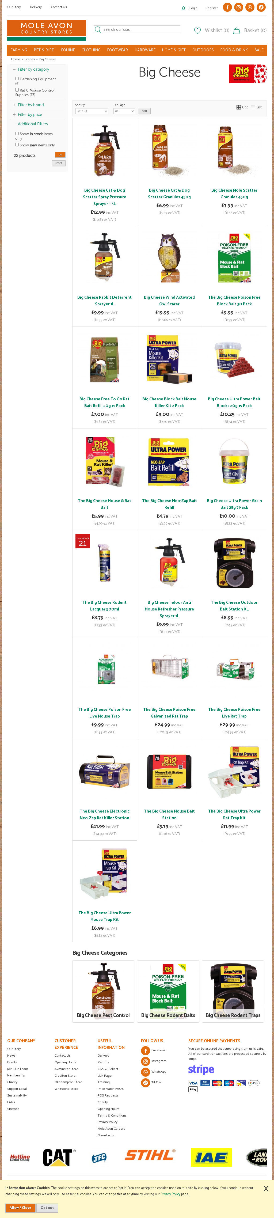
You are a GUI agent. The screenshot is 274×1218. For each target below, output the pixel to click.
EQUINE (68, 50)
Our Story (14, 7)
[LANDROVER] (243, 1157)
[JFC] (79, 1157)
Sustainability (17, 1095)
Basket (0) (255, 30)
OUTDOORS (203, 50)
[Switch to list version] (253, 107)
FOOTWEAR (117, 50)
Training (104, 1082)
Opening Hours (65, 1062)
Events (12, 1062)
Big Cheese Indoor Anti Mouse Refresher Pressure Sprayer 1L (169, 609)
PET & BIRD (44, 50)
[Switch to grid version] (239, 107)
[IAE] (191, 1157)
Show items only (34, 136)
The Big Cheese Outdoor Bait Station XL (234, 606)
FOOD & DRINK (234, 50)
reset (58, 163)
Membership (16, 1075)
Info (104, 216)
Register (212, 8)
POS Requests (108, 1095)
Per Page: (119, 105)
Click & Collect (108, 1069)
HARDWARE (145, 50)
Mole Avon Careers (111, 1129)
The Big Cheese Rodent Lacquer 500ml (104, 606)
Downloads (106, 1135)
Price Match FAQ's (111, 1089)
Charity (12, 1082)
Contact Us (59, 7)
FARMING (18, 50)
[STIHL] (129, 1157)
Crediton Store (65, 1076)
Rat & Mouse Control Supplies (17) (34, 92)
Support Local (17, 1089)
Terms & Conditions (112, 1115)
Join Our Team (17, 1069)
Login (193, 8)
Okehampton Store (68, 1082)
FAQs (11, 1102)
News (11, 1055)
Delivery (36, 7)
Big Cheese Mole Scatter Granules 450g (234, 193)
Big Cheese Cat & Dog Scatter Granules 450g (169, 193)
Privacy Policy (107, 1122)
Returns (103, 1062)
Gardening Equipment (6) (35, 81)
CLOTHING (91, 50)
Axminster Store (66, 1069)
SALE (259, 50)
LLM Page (105, 1076)
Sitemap (13, 1109)
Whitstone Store (66, 1089)
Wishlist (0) (217, 30)
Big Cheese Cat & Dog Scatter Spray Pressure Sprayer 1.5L (104, 197)
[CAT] (39, 1157)
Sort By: (80, 105)
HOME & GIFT (174, 50)
